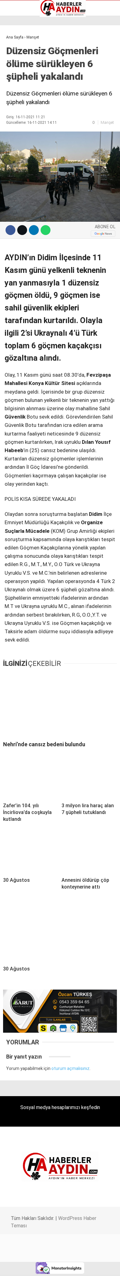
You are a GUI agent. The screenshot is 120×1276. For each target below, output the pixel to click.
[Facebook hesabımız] (20, 1266)
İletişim (16, 80)
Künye (15, 86)
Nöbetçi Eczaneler (27, 93)
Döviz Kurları (21, 67)
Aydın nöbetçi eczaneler (33, 54)
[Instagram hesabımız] (57, 1266)
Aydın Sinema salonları (31, 60)
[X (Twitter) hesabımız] (39, 1266)
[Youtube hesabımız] (76, 1266)
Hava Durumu (22, 73)
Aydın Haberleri (23, 47)
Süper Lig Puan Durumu (32, 99)
